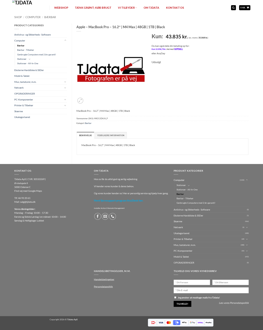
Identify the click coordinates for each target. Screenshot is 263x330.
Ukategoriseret (22, 117)
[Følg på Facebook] (97, 216)
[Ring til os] (112, 216)
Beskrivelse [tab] (85, 135)
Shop (18, 17)
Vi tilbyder (126, 7)
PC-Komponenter (23, 99)
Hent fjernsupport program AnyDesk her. (118, 200)
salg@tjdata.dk (27, 201)
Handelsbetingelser (104, 279)
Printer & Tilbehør (23, 105)
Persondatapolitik (103, 286)
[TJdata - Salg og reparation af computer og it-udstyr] (30, 7)
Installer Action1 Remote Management (109, 208)
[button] (245, 7)
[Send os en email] (105, 216)
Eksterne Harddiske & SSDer (29, 70)
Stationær (21, 59)
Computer (33, 17)
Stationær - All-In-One (27, 63)
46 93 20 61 (24, 197)
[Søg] (233, 7)
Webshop (61, 7)
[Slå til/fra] (65, 40)
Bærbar (50, 17)
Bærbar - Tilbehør (25, 50)
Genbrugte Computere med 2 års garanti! (36, 54)
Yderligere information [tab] (110, 135)
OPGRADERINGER (24, 93)
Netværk (19, 87)
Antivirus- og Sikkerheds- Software (32, 34)
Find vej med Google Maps (28, 190)
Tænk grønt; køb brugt (93, 7)
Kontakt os (175, 7)
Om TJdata (151, 7)
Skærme (18, 111)
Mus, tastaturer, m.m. (25, 81)
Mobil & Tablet (22, 75)
